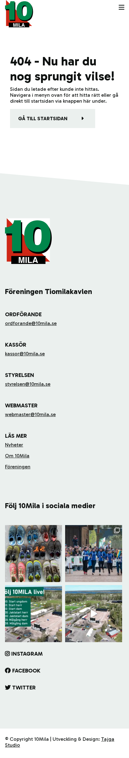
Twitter (24, 687)
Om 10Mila (17, 456)
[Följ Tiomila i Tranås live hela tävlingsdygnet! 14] (33, 613)
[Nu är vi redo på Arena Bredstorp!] (93, 613)
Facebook (26, 670)
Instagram (27, 653)
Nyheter (14, 445)
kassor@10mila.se (25, 354)
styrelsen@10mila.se (27, 384)
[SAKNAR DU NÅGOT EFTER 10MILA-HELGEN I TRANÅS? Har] (33, 553)
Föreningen (17, 467)
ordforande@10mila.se (31, 323)
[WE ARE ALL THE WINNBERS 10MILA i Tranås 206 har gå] (93, 553)
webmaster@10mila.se (30, 414)
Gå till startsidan (42, 118)
